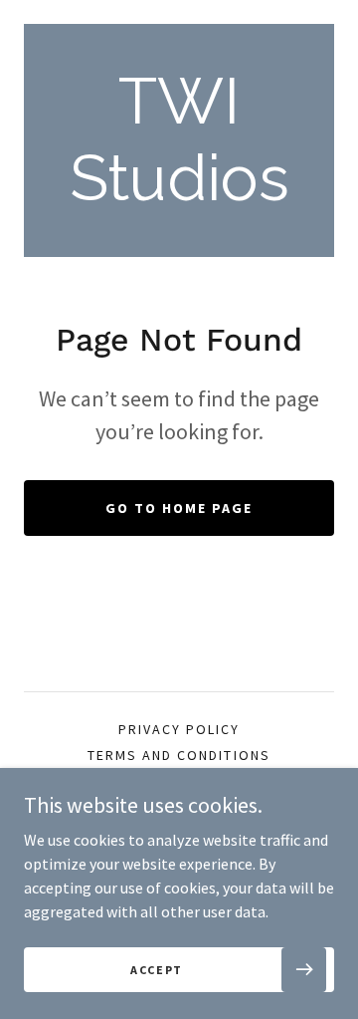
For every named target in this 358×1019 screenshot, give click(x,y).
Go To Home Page (179, 508)
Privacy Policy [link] (179, 729)
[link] (179, 140)
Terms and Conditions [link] (178, 755)
